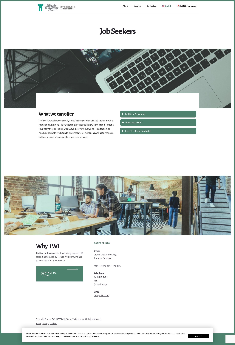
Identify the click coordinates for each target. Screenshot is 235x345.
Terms (38, 324)
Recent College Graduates (138, 131)
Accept (199, 336)
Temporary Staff (133, 122)
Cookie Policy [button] (42, 336)
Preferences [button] (95, 336)
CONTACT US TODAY (48, 274)
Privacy (45, 324)
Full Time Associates (135, 114)
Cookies (53, 324)
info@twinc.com (101, 295)
